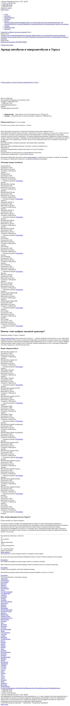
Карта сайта (4, 704)
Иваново (3, 605)
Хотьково (4, 680)
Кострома (4, 654)
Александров (5, 580)
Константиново (5, 652)
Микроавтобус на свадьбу (29, 22)
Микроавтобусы (9, 17)
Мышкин (3, 606)
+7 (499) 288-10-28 (6, 5)
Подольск (4, 624)
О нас (6, 14)
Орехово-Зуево (5, 616)
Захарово (3, 600)
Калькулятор (5, 9)
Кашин (3, 644)
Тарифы (6, 26)
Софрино (3, 665)
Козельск (3, 613)
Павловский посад (6, 618)
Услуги (6, 21)
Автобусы (7, 16)
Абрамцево (4, 578)
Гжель (3, 590)
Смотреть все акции (7, 45)
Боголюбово (4, 582)
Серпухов (4, 634)
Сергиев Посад (5, 632)
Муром (3, 660)
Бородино (4, 583)
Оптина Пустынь (6, 611)
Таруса (3, 670)
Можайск (4, 658)
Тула (2, 675)
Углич (2, 678)
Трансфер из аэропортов (30, 24)
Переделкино (5, 619)
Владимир (4, 587)
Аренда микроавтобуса (8, 338)
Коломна (3, 650)
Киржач (3, 647)
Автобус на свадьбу (17, 24)
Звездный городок (6, 601)
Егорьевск (4, 596)
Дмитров (3, 595)
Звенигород (4, 603)
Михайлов (4, 637)
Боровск (3, 585)
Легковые (7, 19)
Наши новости (5, 552)
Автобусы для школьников (46, 24)
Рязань (3, 631)
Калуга (3, 641)
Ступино (3, 667)
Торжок (3, 673)
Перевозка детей (9, 27)
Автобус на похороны (62, 24)
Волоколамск (5, 588)
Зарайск (3, 598)
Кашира (3, 645)
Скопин (3, 636)
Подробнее (19, 181)
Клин (2, 649)
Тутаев (3, 676)
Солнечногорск (5, 639)
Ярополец (4, 683)
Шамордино (4, 614)
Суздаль (3, 668)
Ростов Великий (6, 629)
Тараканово (4, 663)
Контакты (7, 29)
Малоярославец (5, 657)
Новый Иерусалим (6, 610)
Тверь (2, 672)
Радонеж (3, 627)
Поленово (4, 626)
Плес (2, 623)
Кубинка (3, 655)
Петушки (3, 621)
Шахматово (4, 662)
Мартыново (4, 608)
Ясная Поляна (5, 686)
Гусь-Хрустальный (6, 592)
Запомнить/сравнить (9, 181)
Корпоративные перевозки (12, 22)
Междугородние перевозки (45, 22)
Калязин (3, 642)
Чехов (2, 681)
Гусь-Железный (5, 593)
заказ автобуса (32, 157)
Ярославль (4, 685)
